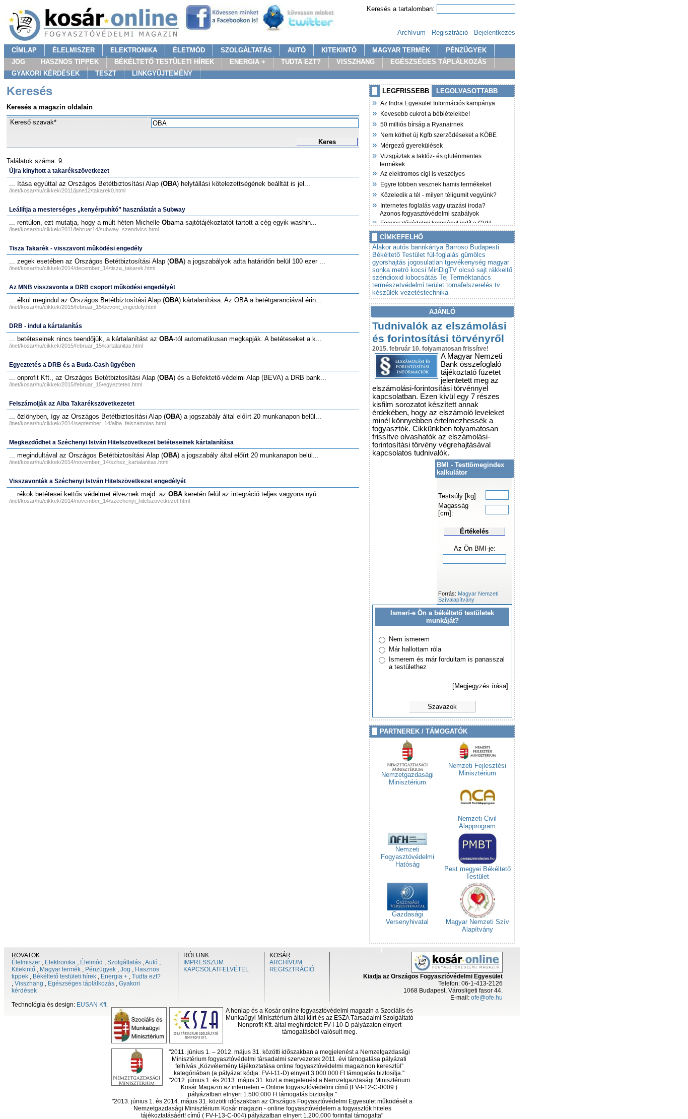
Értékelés (474, 531)
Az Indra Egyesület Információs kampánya (437, 102)
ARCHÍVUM (285, 962)
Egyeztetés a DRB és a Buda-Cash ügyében (72, 364)
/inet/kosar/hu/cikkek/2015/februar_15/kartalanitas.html (76, 346)
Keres (327, 142)
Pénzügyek (100, 969)
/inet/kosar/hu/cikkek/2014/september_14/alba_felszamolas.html (87, 423)
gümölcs (473, 254)
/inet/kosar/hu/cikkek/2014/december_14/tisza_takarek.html (82, 268)
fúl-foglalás (443, 254)
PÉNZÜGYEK (466, 50)
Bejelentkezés (494, 32)
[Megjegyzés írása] (480, 686)
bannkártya (427, 247)
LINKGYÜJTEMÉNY (162, 73)
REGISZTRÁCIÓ (291, 969)
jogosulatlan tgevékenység (447, 262)
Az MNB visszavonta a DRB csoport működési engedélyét (92, 287)
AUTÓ (297, 50)
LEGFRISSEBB (405, 91)
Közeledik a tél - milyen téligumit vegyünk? (438, 194)
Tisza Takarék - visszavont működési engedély (76, 248)
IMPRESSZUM (203, 962)
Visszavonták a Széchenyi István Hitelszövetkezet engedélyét (97, 481)
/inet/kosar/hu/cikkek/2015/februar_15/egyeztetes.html (75, 384)
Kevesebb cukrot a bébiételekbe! (425, 113)
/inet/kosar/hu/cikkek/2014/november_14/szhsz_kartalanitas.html (88, 462)
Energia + (114, 976)
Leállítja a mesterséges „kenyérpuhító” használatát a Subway (97, 209)
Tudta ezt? (146, 976)
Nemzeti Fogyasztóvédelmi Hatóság (407, 856)
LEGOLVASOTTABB (467, 91)
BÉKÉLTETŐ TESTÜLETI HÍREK (164, 61)
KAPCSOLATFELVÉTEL (216, 969)
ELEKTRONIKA (133, 50)
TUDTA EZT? (301, 61)
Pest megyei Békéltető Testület (477, 872)
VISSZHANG (355, 61)
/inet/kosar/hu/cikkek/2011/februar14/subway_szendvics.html (84, 229)
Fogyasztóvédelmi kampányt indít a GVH (435, 222)
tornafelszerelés (469, 285)
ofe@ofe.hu (487, 997)
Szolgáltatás (124, 962)
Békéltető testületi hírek (64, 976)
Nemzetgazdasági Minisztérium (407, 778)
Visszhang (29, 983)
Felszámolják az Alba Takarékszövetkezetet (71, 403)
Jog (125, 969)
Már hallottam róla (415, 649)
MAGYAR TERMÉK (401, 50)
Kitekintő (23, 969)
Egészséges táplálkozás (81, 983)
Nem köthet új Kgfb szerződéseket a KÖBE (438, 134)
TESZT (105, 73)
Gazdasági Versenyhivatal (407, 918)
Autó (151, 962)
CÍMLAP (24, 50)
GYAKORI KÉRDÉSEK (46, 73)
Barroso (456, 247)
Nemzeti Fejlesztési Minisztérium (477, 769)
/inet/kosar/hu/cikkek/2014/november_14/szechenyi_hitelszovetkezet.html (99, 501)
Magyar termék (60, 969)
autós (401, 247)
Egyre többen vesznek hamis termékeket (435, 183)
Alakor (381, 247)
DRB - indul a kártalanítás (45, 326)
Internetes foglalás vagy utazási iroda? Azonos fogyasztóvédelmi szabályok (433, 208)
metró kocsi (409, 270)
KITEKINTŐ (339, 50)
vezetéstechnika (424, 292)
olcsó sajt (473, 270)
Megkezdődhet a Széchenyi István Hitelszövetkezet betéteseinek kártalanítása (121, 442)
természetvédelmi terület (408, 285)
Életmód (91, 962)
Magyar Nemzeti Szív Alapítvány (477, 925)
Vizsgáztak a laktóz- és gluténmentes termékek (430, 159)
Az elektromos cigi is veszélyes (422, 173)
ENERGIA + (247, 61)
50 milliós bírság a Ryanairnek (421, 123)
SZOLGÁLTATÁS (246, 50)
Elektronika (60, 962)
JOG (18, 61)
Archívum (411, 32)
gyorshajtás (389, 262)
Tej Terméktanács (465, 277)
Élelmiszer (26, 962)
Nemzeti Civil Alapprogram (477, 822)
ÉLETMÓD (189, 50)
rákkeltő (500, 270)
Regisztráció (450, 32)
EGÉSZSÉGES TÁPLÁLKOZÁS (438, 61)
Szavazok (442, 706)
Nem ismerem (409, 639)
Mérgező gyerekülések (411, 145)
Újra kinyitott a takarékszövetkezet (59, 170)
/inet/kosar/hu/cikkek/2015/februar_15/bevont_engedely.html (82, 307)
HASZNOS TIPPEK (70, 61)
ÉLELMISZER (73, 50)
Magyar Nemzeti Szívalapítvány (468, 596)
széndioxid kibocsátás (404, 277)
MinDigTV (442, 270)
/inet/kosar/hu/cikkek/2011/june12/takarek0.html (67, 190)
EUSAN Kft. (92, 1004)
